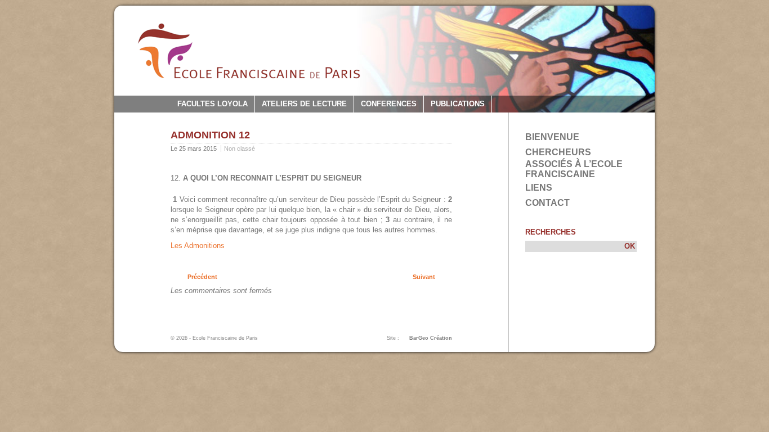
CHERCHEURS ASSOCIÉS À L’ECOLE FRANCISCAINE (574, 163)
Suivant (424, 276)
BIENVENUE (552, 137)
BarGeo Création (430, 338)
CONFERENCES (389, 104)
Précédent (202, 276)
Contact (547, 203)
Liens (538, 187)
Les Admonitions (198, 245)
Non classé (239, 148)
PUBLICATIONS (458, 104)
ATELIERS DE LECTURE (304, 104)
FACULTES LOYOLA (212, 104)
